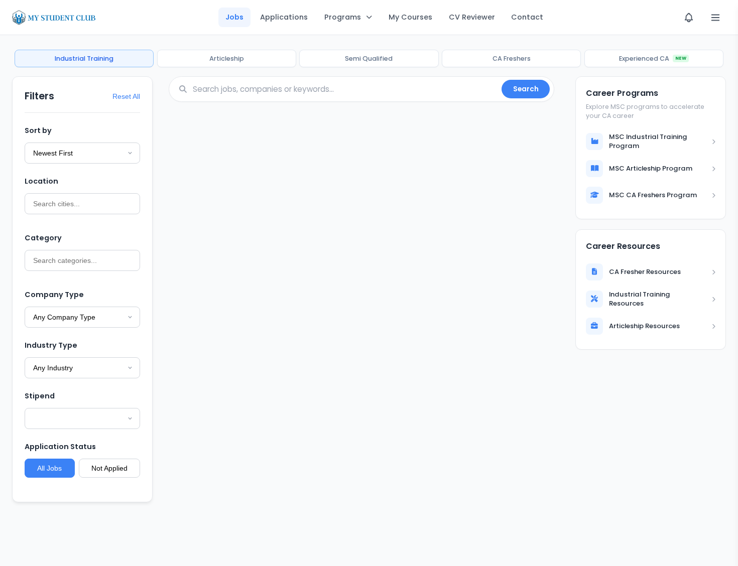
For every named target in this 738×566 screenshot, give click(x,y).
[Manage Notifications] (689, 17)
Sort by (38, 130)
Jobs (234, 17)
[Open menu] (715, 17)
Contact (527, 17)
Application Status (60, 447)
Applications (284, 17)
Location (41, 181)
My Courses (410, 17)
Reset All (126, 96)
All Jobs (49, 468)
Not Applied (109, 468)
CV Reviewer (472, 17)
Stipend (40, 396)
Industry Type (51, 345)
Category (43, 238)
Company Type (54, 295)
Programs (342, 17)
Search (526, 89)
